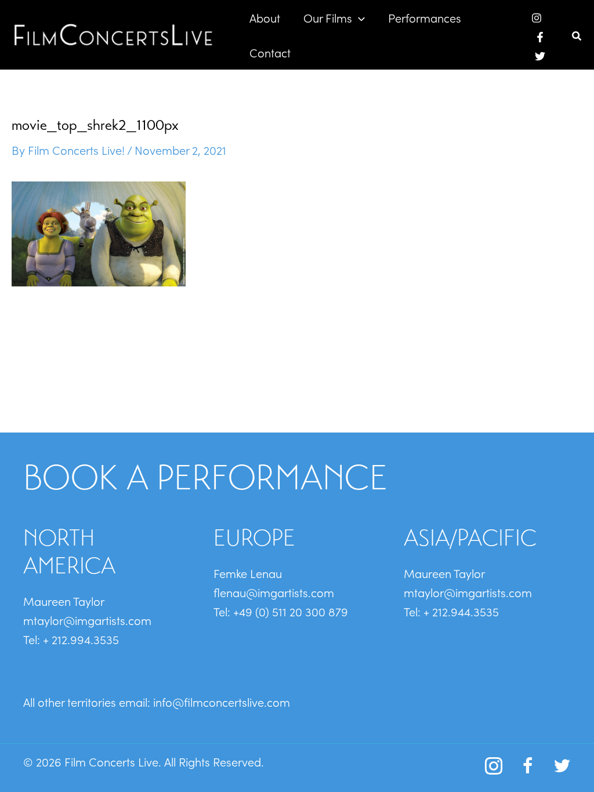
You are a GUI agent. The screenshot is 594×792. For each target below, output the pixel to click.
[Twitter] (540, 56)
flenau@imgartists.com (273, 592)
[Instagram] (536, 18)
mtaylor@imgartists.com (87, 620)
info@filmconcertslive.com (221, 701)
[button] (358, 17)
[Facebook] (540, 37)
